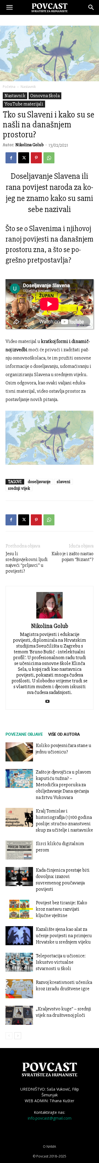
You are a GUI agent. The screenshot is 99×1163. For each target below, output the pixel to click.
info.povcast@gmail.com (50, 1118)
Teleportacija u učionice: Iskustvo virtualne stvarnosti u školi (61, 962)
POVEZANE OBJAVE (24, 734)
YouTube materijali (23, 104)
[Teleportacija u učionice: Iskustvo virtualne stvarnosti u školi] (19, 962)
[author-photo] (49, 618)
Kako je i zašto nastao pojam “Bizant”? (72, 556)
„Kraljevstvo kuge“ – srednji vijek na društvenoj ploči (63, 1012)
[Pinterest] (36, 157)
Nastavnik (28, 86)
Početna (9, 86)
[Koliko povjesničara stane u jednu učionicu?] (19, 751)
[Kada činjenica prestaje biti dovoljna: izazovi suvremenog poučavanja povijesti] (19, 876)
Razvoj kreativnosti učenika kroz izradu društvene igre (64, 985)
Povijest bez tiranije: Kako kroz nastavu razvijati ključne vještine (61, 909)
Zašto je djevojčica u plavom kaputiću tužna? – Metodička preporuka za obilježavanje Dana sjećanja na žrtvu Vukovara (63, 784)
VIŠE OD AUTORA (64, 734)
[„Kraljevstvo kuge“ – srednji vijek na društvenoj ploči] (19, 1015)
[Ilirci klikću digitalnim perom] (19, 850)
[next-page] (17, 1035)
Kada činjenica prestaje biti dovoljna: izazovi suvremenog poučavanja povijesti (63, 879)
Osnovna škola (45, 96)
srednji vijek (19, 488)
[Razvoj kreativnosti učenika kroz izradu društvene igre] (19, 988)
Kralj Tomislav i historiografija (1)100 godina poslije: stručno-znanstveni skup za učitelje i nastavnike (64, 820)
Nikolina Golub (29, 145)
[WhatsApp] (48, 157)
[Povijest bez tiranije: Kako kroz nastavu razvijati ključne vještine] (19, 909)
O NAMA (49, 1146)
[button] (9, 7)
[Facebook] (11, 157)
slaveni (63, 481)
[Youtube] (49, 701)
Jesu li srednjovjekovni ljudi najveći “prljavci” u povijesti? (27, 562)
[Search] (91, 7)
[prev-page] (9, 1035)
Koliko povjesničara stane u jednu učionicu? (63, 748)
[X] (23, 157)
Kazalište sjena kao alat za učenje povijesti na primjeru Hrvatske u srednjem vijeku (64, 935)
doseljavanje (39, 481)
